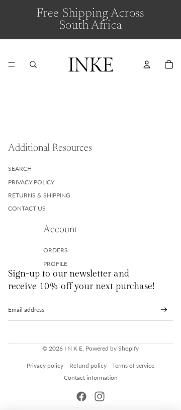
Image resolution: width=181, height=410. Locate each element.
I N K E (73, 348)
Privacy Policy (31, 182)
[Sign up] (164, 310)
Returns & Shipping (39, 195)
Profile (55, 263)
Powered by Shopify (112, 348)
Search (20, 168)
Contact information (91, 377)
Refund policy (88, 365)
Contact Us (27, 208)
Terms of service (133, 365)
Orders (55, 250)
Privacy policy (45, 365)
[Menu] (11, 64)
